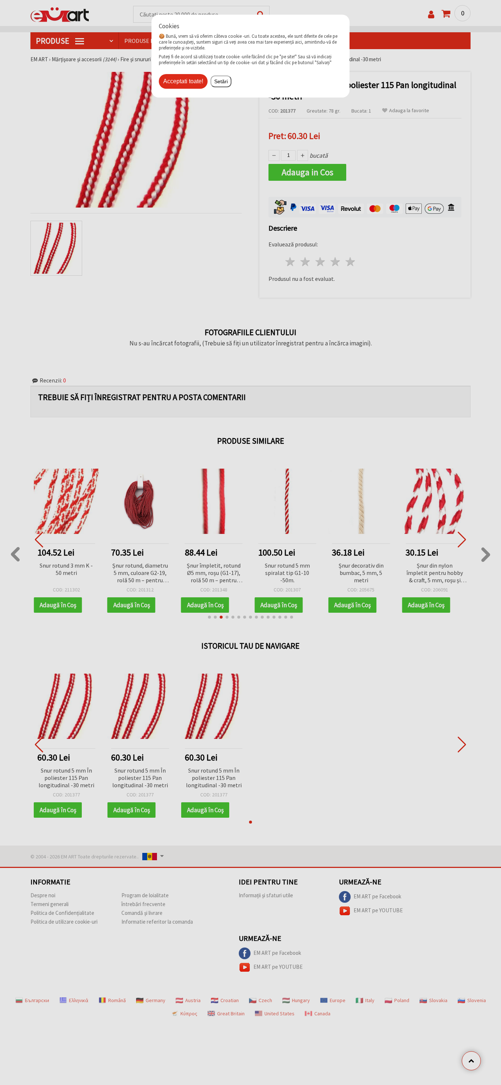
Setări (221, 81)
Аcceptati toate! (183, 81)
